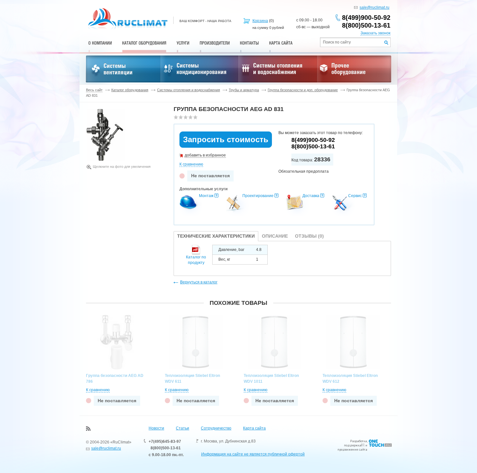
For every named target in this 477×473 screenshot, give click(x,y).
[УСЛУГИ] (183, 42)
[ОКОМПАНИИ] (100, 42)
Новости (156, 428)
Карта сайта (254, 428)
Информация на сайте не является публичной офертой (253, 454)
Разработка (358, 441)
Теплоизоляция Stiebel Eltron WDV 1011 (271, 378)
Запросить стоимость (225, 139)
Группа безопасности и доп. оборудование (303, 90)
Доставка (310, 195)
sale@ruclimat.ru (374, 7)
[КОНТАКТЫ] (249, 42)
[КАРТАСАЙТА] (281, 42)
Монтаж (206, 195)
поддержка (352, 445)
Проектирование (258, 195)
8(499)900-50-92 (366, 17)
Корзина (260, 21)
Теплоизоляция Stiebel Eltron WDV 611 (192, 378)
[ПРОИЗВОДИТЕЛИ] (215, 42)
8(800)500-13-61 (366, 25)
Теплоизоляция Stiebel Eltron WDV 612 (350, 378)
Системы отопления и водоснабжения (188, 90)
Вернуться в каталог (198, 282)
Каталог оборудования (129, 90)
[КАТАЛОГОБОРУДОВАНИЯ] (144, 42)
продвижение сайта (352, 449)
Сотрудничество (216, 428)
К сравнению (191, 164)
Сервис (355, 195)
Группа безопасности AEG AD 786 (114, 378)
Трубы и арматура (244, 90)
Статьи (182, 428)
